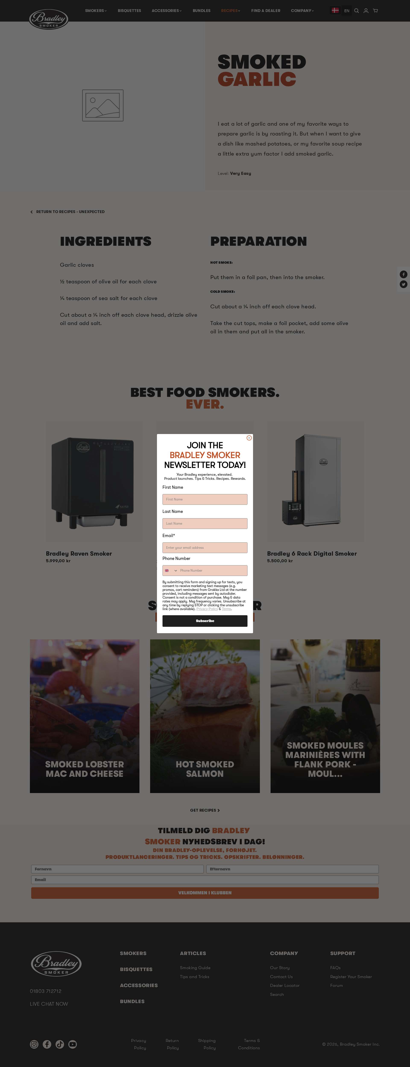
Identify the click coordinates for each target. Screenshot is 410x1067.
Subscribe (205, 621)
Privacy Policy (207, 609)
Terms (226, 609)
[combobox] (170, 570)
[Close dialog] (249, 438)
